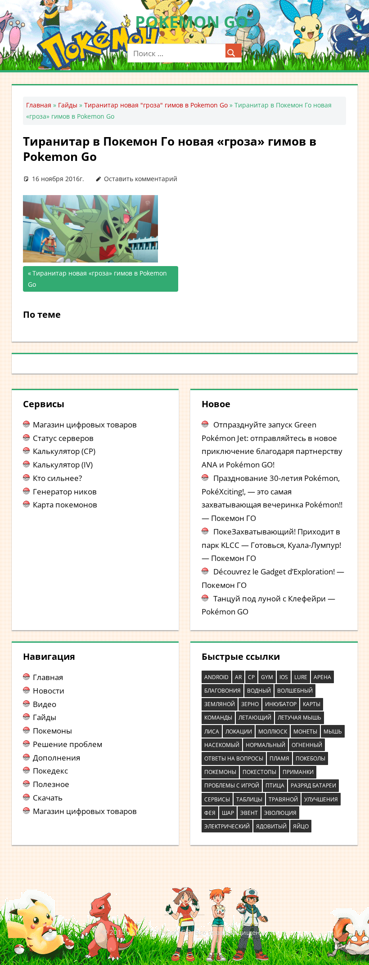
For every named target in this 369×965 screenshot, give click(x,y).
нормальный (265, 745)
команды (218, 717)
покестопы (259, 772)
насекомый (221, 745)
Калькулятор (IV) (63, 464)
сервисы (217, 799)
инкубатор (281, 704)
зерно (250, 704)
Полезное (51, 784)
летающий (254, 717)
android (216, 677)
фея (210, 813)
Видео (44, 704)
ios (283, 677)
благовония (222, 690)
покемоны (220, 772)
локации (238, 731)
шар (228, 813)
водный (259, 690)
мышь (333, 731)
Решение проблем (67, 744)
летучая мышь (299, 717)
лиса (211, 731)
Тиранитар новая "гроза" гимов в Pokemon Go (156, 105)
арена (322, 677)
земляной (219, 704)
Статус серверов (63, 438)
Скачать (48, 797)
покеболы (310, 758)
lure (300, 677)
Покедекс (50, 770)
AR (238, 677)
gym (267, 677)
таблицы (249, 799)
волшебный (295, 690)
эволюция (280, 813)
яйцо (301, 826)
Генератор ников (65, 491)
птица (275, 785)
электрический (227, 826)
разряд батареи (313, 785)
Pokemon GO (191, 22)
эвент (249, 813)
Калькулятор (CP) (64, 451)
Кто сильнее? (57, 478)
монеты (305, 731)
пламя (279, 758)
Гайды (67, 105)
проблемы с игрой (231, 785)
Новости (48, 690)
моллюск (272, 731)
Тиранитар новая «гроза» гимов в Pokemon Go (97, 279)
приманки (298, 772)
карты (311, 704)
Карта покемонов (65, 504)
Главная (38, 105)
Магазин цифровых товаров (85, 424)
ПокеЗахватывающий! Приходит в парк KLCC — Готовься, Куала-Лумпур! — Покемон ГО (271, 545)
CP (251, 677)
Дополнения (56, 757)
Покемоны (52, 730)
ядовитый (271, 826)
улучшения (321, 799)
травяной (283, 799)
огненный (307, 745)
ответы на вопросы (233, 758)
